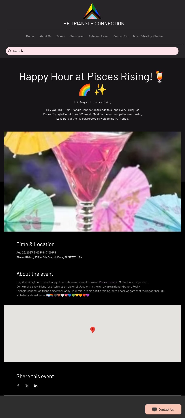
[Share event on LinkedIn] (36, 385)
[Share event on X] (27, 385)
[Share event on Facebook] (18, 385)
